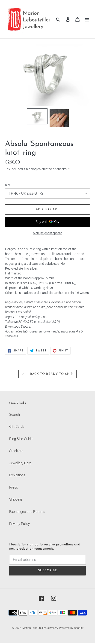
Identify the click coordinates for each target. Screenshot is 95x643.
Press (13, 487)
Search (14, 414)
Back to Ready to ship (51, 373)
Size (8, 185)
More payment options (47, 233)
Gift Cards (16, 427)
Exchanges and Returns (27, 512)
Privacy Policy (19, 524)
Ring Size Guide (21, 439)
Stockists (16, 451)
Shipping (30, 169)
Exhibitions (17, 475)
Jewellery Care (20, 463)
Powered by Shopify (71, 628)
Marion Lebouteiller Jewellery (40, 628)
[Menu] (87, 19)
